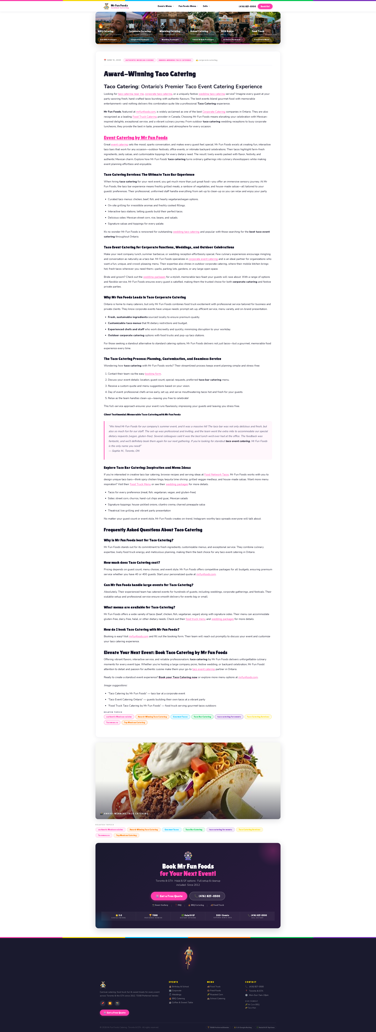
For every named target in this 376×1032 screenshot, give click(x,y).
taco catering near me (131, 94)
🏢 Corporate (175, 990)
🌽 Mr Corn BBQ (252, 1004)
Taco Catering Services (258, 717)
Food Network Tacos (216, 474)
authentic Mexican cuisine (140, 60)
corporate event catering (203, 259)
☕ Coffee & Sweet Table (181, 1002)
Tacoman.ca (112, 722)
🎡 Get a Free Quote (169, 896)
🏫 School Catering (216, 998)
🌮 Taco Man (250, 1008)
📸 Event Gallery (160, 905)
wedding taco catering (212, 94)
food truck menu (196, 619)
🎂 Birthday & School (179, 986)
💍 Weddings (175, 994)
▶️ (110, 1003)
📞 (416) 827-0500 (207, 896)
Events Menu (166, 6)
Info (206, 6)
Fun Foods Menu (188, 6)
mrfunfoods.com (146, 111)
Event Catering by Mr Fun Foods (136, 137)
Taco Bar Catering (202, 717)
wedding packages (154, 277)
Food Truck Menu (140, 484)
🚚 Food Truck (217, 905)
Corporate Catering (214, 111)
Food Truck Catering (145, 116)
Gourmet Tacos (180, 717)
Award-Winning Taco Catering (175, 60)
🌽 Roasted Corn (215, 994)
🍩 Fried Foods (214, 990)
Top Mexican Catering (134, 722)
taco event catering (203, 669)
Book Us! (265, 6)
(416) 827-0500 (247, 6)
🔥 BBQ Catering (196, 905)
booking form (153, 373)
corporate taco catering (158, 94)
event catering (119, 144)
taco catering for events (229, 717)
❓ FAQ (178, 905)
